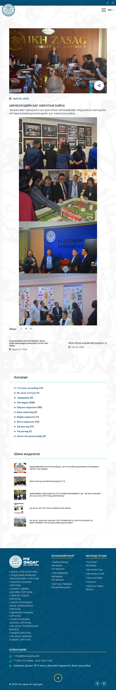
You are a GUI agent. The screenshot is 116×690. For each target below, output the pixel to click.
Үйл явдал (22, 402)
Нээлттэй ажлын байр (29, 436)
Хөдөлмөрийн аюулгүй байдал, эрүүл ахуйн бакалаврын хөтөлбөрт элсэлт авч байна (28, 343)
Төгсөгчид (22, 431)
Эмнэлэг (91, 581)
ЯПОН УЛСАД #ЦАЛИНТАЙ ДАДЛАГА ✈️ (87, 343)
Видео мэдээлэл (26, 416)
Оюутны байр (94, 577)
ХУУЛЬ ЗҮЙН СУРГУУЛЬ (24, 571)
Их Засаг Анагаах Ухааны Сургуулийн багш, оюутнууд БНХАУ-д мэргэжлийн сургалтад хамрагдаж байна (61, 521)
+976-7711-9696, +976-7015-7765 (33, 660)
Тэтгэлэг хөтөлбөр (28, 388)
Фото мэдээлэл (25, 421)
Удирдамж (23, 397)
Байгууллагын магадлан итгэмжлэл (60, 565)
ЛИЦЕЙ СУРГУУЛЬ (21, 632)
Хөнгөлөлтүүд (94, 569)
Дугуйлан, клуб (95, 573)
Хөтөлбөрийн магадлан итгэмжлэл (60, 576)
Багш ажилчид (25, 412)
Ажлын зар (23, 426)
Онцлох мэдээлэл (27, 407)
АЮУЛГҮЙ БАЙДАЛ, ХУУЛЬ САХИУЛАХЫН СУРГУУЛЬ (21, 606)
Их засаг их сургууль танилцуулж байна (50, 508)
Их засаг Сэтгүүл (26, 392)
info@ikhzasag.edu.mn (27, 656)
